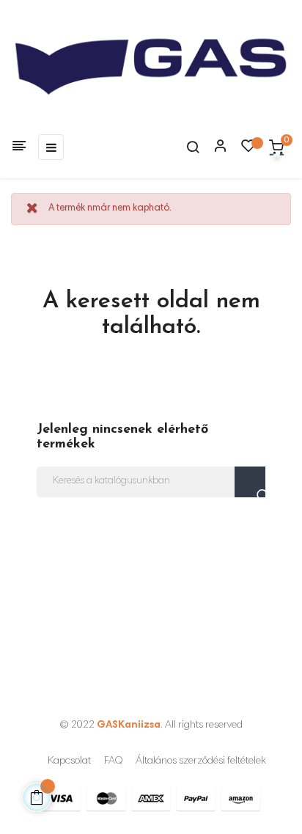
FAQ (113, 761)
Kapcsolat (69, 761)
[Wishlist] (248, 150)
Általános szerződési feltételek (201, 761)
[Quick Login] (214, 147)
